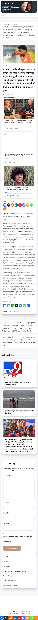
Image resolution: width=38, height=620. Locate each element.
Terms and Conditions (10, 581)
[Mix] (27, 205)
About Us (6, 557)
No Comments (9, 94)
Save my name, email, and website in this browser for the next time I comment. (17, 539)
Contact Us (6, 562)
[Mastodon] (24, 205)
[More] (5, 209)
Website (6, 523)
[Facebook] (5, 205)
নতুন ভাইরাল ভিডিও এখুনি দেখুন (10, 585)
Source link (7, 301)
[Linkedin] (16, 205)
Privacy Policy (7, 576)
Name (6, 503)
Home (5, 65)
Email (6, 513)
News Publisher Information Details (14, 571)
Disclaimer (6, 566)
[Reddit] (12, 205)
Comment (7, 475)
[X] (8, 205)
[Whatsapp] (31, 205)
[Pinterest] (20, 205)
